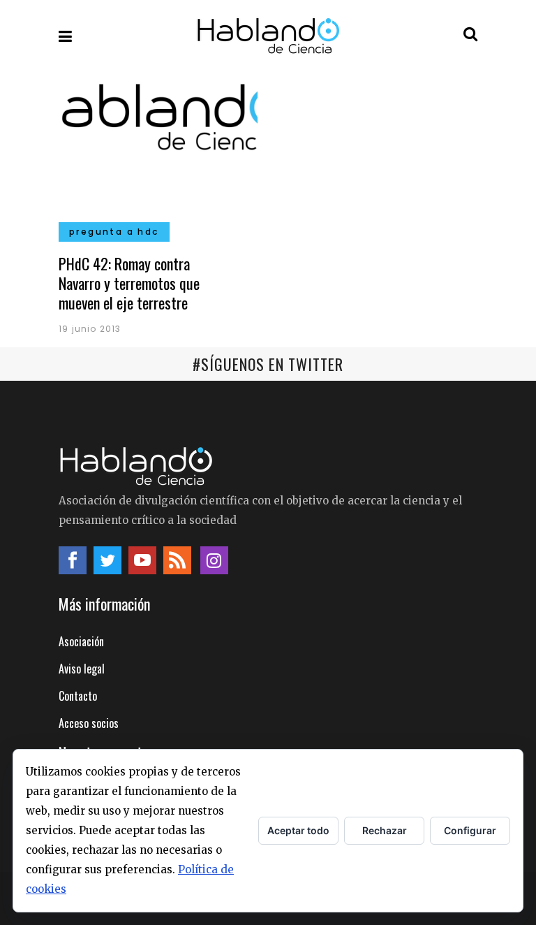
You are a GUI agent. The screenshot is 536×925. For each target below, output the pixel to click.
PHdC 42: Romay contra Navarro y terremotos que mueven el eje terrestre (129, 283)
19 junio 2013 (90, 329)
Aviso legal (82, 668)
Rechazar (384, 830)
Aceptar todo (298, 830)
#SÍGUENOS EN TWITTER (268, 364)
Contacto (78, 696)
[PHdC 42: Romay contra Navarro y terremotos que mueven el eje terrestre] (158, 154)
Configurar (470, 830)
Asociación (81, 641)
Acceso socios (89, 723)
